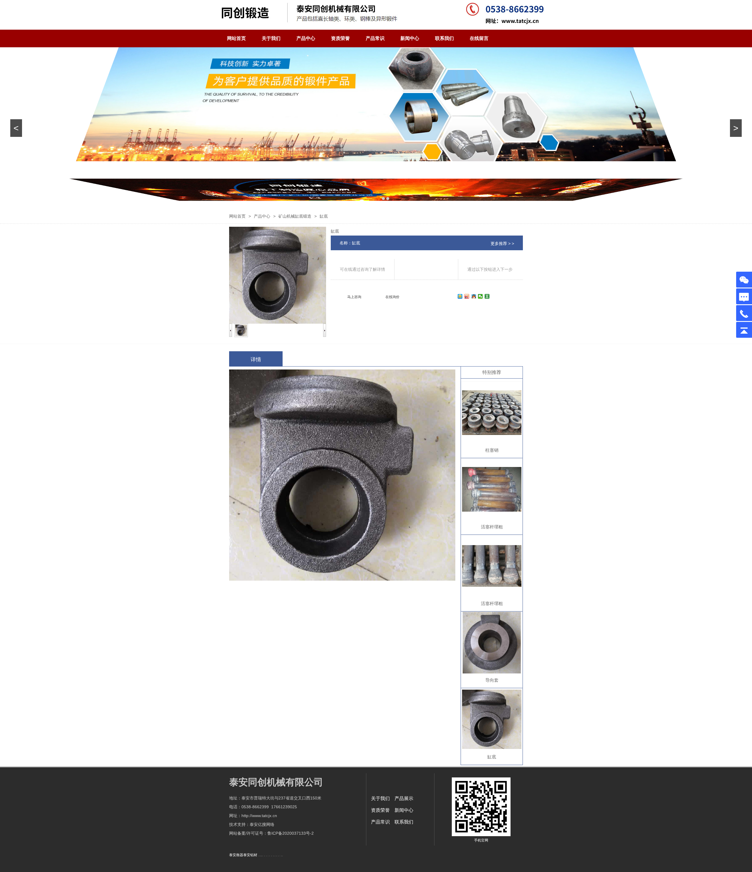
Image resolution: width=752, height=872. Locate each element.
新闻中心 (409, 38)
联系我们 (444, 38)
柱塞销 (491, 450)
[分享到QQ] (473, 296)
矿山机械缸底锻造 (294, 216)
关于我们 (271, 38)
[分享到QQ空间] (460, 296)
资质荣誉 (340, 38)
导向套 (491, 680)
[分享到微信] (480, 296)
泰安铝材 (250, 855)
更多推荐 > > (502, 243)
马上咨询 (354, 297)
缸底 (491, 756)
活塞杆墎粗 (492, 526)
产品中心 (305, 38)
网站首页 (236, 38)
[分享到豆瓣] (487, 296)
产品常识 (375, 38)
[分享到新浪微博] (466, 296)
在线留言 (479, 38)
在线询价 (392, 297)
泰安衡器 (236, 855)
